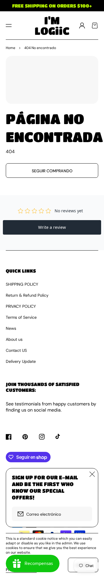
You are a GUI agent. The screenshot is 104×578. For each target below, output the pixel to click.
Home (10, 48)
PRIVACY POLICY (21, 306)
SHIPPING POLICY (22, 284)
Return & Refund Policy (27, 295)
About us (14, 339)
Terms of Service (21, 317)
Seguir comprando (52, 170)
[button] (8, 25)
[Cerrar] (92, 474)
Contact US (16, 350)
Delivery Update (21, 361)
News (11, 328)
